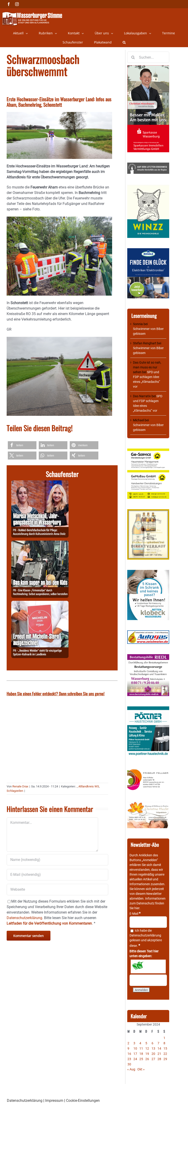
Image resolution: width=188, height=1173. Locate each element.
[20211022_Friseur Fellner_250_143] (148, 769)
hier (136, 908)
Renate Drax (20, 786)
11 (141, 1048)
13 (153, 1048)
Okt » (141, 1069)
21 (159, 1054)
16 (129, 1054)
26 (147, 1059)
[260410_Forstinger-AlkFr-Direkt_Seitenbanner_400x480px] (148, 511)
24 (135, 1059)
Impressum (54, 1100)
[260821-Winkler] (40, 603)
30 (129, 1064)
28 (159, 1059)
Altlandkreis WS (88, 786)
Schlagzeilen (15, 790)
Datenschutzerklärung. (25, 918)
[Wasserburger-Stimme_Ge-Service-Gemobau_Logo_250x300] (148, 451)
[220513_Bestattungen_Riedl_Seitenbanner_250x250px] (148, 656)
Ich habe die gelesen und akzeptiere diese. (146, 938)
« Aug (131, 1069)
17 (135, 1054)
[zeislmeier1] (148, 632)
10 (135, 1048)
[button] (124, 42)
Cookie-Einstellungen (83, 1100)
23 (129, 1059)
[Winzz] (148, 186)
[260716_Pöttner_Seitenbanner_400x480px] (148, 708)
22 (165, 1054)
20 (153, 1054)
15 (165, 1048)
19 (147, 1054)
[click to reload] (148, 966)
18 (141, 1054)
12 (147, 1048)
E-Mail (135, 913)
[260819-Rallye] (40, 543)
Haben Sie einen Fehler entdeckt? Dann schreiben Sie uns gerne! (56, 694)
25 (141, 1059)
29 (165, 1059)
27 (153, 1059)
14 (159, 1048)
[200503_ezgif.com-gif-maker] (148, 572)
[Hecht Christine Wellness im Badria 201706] (148, 804)
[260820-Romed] (40, 483)
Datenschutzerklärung (145, 935)
